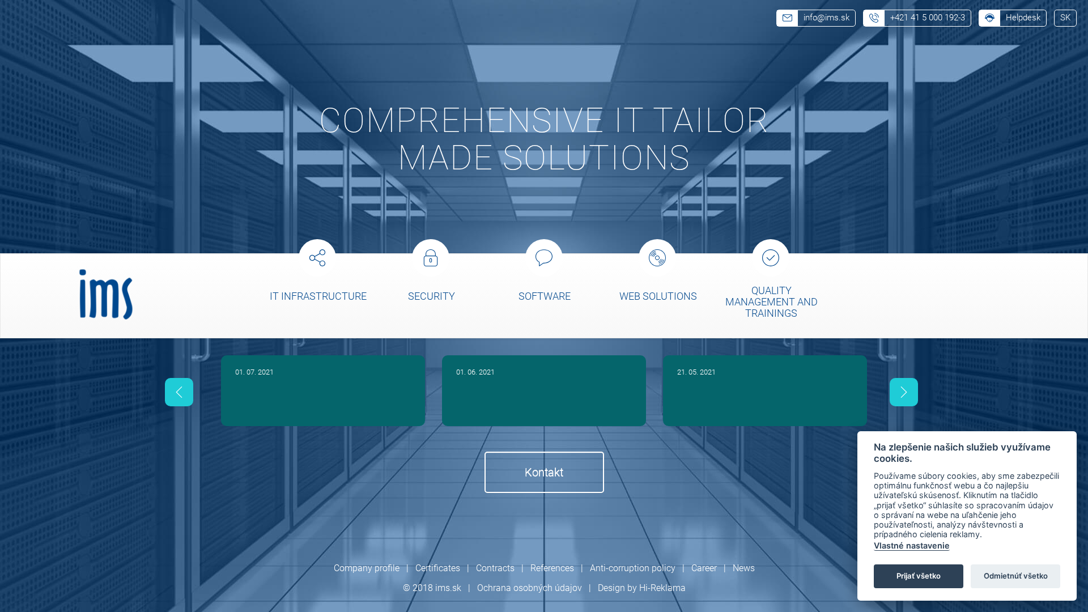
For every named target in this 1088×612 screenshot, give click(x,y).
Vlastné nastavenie (912, 545)
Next (904, 392)
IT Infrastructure (318, 296)
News (744, 568)
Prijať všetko (918, 575)
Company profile (367, 568)
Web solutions (658, 296)
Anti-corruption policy (632, 568)
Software (544, 296)
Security (431, 296)
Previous (179, 392)
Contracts (495, 568)
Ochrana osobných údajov (529, 588)
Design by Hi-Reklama (642, 588)
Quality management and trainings (771, 301)
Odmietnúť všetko (1016, 575)
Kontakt (544, 472)
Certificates (437, 568)
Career (704, 568)
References (552, 568)
